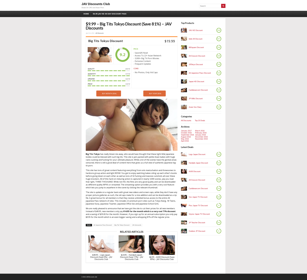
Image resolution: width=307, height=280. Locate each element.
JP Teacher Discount (197, 223)
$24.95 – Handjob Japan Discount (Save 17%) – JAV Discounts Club (131, 257)
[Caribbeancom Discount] (184, 90)
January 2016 (200, 135)
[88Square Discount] (184, 47)
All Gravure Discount (197, 56)
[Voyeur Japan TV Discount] (184, 214)
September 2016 (187, 135)
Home (86, 13)
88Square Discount (196, 47)
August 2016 (186, 137)
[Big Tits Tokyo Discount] (100, 54)
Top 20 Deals (200, 120)
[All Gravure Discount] (184, 56)
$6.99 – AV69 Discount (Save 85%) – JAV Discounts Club (161, 258)
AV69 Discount (194, 171)
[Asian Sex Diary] (184, 107)
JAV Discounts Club (96, 4)
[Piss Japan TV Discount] (184, 205)
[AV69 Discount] (184, 171)
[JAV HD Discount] (184, 30)
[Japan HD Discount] (184, 81)
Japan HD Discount (196, 81)
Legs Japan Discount (197, 154)
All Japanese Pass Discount (103, 225)
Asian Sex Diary (195, 107)
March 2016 (199, 131)
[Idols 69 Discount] (184, 39)
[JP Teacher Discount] (184, 222)
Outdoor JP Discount (197, 231)
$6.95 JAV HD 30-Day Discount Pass (109, 13)
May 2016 (185, 139)
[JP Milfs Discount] (184, 98)
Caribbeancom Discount (198, 90)
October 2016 (186, 133)
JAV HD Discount (196, 30)
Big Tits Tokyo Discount (122, 225)
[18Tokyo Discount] (184, 64)
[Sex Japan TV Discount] (184, 197)
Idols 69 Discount (195, 39)
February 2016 (201, 133)
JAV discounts (136, 225)
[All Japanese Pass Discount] (184, 73)
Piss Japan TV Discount (198, 205)
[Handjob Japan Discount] (184, 163)
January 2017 (186, 131)
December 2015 (201, 137)
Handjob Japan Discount (198, 163)
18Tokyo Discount (196, 64)
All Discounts (99, 33)
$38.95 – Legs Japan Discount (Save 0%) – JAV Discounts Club (101, 257)
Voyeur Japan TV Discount (199, 214)
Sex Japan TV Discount (198, 197)
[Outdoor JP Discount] (184, 231)
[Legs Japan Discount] (184, 154)
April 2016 (185, 141)
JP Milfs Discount (196, 98)
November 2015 (201, 139)
